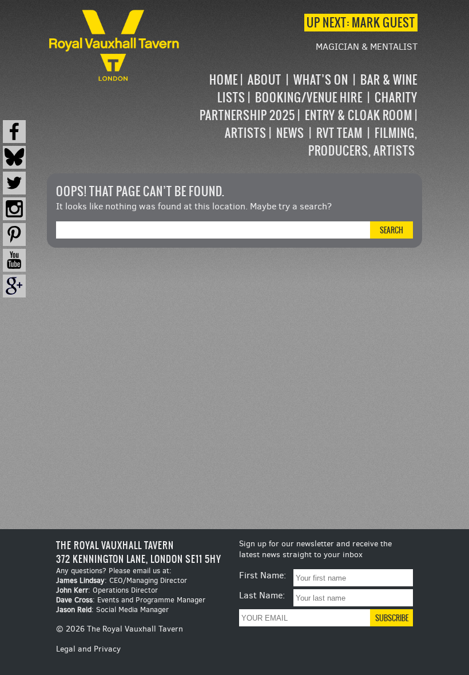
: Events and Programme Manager (130, 600)
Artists (246, 133)
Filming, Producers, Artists (363, 142)
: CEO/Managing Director (121, 580)
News (290, 133)
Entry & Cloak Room (358, 115)
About (264, 80)
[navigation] (300, 115)
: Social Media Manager (112, 609)
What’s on (320, 80)
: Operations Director (107, 590)
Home (223, 80)
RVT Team (339, 133)
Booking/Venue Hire (309, 97)
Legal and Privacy (88, 649)
